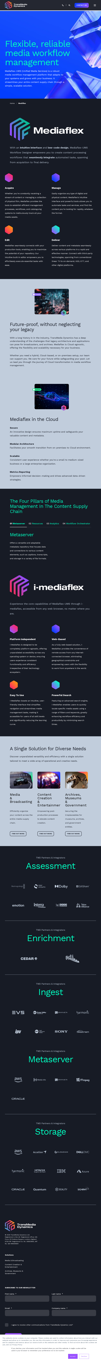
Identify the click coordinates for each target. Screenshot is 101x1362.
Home (12, 103)
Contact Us (81, 5)
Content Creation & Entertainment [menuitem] (13, 1266)
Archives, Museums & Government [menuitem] (14, 1272)
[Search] (70, 5)
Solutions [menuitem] (9, 1255)
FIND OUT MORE (18, 834)
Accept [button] (73, 1356)
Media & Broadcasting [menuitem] (14, 1260)
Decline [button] (84, 1356)
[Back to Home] (16, 5)
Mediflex (22, 103)
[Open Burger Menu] (94, 5)
